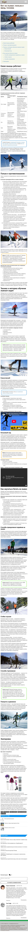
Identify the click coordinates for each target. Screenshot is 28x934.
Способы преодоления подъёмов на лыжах (15, 55)
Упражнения (6, 811)
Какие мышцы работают (8, 43)
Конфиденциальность (13, 923)
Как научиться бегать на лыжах (10, 53)
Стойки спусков (8, 57)
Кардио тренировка (22, 811)
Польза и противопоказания (9, 45)
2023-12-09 (15, 903)
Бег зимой (3, 813)
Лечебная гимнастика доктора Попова (9, 850)
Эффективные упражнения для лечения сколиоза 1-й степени (14, 846)
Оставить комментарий (14, 882)
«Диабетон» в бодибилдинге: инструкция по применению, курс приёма (13, 855)
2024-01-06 (19, 885)
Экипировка (6, 61)
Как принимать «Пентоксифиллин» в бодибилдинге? (12, 843)
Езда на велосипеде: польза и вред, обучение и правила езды (14, 839)
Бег (2, 811)
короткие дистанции (12, 145)
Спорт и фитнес (13, 811)
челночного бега (13, 143)
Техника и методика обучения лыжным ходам (13, 47)
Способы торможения (10, 59)
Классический (8, 48)
